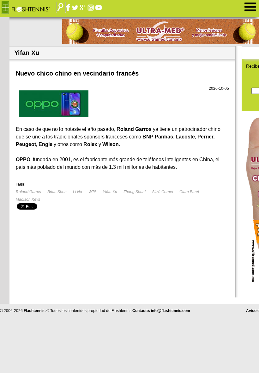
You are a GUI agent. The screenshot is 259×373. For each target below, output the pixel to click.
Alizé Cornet (162, 192)
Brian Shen (57, 192)
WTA (92, 192)
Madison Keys (28, 199)
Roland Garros (28, 192)
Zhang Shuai (134, 192)
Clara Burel (189, 192)
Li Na (77, 192)
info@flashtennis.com (170, 311)
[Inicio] (30, 8)
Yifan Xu (110, 192)
